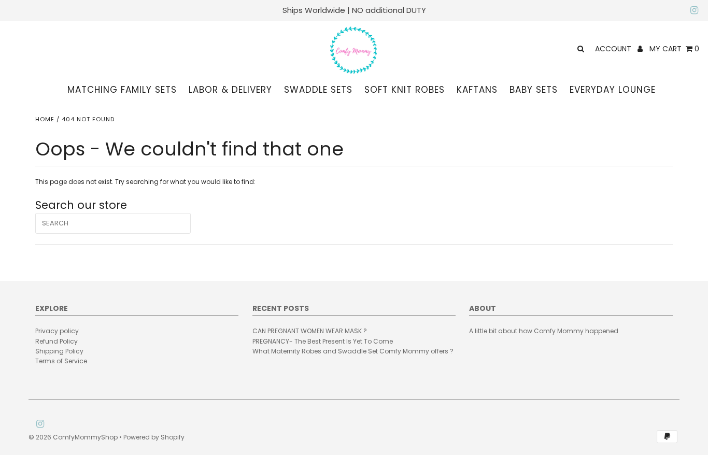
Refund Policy (56, 341)
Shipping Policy (59, 351)
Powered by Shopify (154, 437)
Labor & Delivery (230, 89)
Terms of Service (61, 361)
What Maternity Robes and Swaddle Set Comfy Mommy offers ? (353, 351)
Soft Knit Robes (404, 89)
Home (44, 119)
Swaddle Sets (318, 89)
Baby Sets (533, 89)
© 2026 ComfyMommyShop (73, 437)
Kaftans (477, 89)
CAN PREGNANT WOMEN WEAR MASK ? (309, 330)
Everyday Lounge (613, 89)
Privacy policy (57, 330)
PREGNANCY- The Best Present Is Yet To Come (322, 341)
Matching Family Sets (122, 89)
